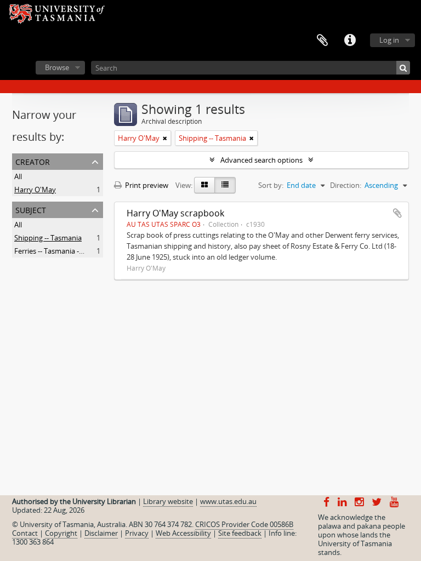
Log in (389, 40)
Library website (168, 501)
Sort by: (270, 185)
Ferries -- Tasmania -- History (60, 251)
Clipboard (322, 40)
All (18, 176)
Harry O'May (35, 189)
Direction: (345, 185)
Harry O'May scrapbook (175, 213)
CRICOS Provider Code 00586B (244, 524)
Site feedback (239, 533)
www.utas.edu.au (228, 501)
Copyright (61, 533)
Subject (30, 209)
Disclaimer (101, 533)
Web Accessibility (183, 533)
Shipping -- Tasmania (48, 238)
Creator (32, 160)
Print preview (145, 185)
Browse (57, 67)
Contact (25, 533)
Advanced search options (261, 160)
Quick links (349, 40)
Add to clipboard (397, 213)
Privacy (137, 533)
